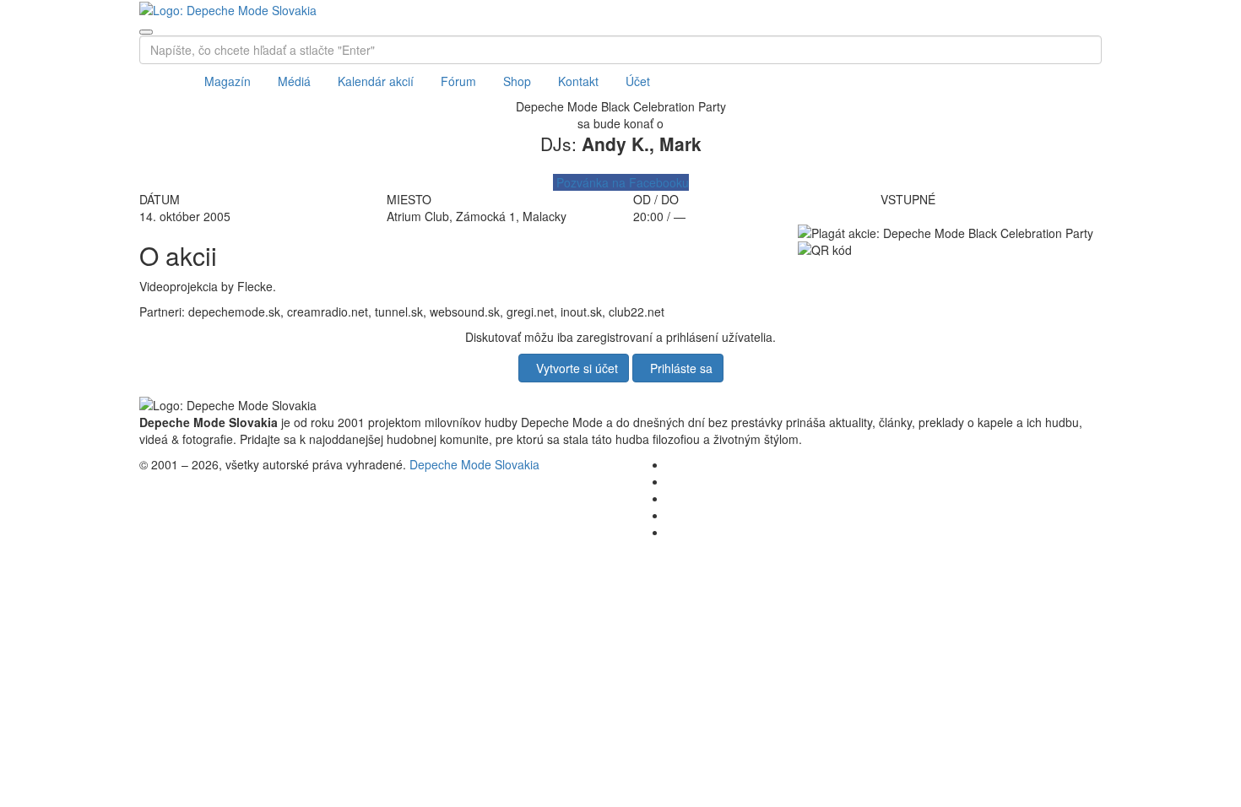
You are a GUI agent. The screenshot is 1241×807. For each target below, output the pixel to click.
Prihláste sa (678, 368)
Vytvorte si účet (573, 368)
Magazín (227, 81)
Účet (638, 81)
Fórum (458, 81)
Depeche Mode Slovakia (474, 464)
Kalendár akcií (376, 81)
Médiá (294, 81)
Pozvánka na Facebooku (621, 182)
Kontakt (578, 81)
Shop (517, 81)
